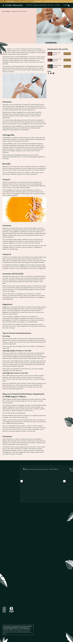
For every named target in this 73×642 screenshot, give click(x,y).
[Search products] (64, 5)
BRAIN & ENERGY (41, 604)
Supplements (63, 604)
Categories (35, 5)
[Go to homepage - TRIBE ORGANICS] (12, 5)
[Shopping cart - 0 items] (68, 5)
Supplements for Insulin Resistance (19, 11)
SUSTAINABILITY (52, 602)
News (61, 598)
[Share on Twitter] (51, 73)
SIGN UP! (31, 605)
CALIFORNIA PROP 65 (54, 606)
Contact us (57, 5)
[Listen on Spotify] (23, 619)
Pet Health (63, 600)
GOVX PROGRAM (52, 604)
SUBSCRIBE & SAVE (41, 598)
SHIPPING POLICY (41, 634)
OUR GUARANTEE (53, 610)
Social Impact (52, 614)
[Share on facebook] (48, 73)
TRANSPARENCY (52, 600)
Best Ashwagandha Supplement (52, 629)
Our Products (29, 5)
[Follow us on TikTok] (29, 619)
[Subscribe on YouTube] (26, 619)
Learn (49, 5)
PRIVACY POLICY (41, 640)
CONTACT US (40, 627)
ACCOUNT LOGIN (53, 612)
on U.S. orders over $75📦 (17, 1)
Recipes (62, 602)
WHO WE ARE (52, 598)
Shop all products (10, 492)
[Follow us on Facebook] (20, 619)
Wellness (8, 11)
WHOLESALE (52, 608)
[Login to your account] (66, 5)
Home (3, 11)
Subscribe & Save (43, 5)
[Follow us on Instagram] (17, 619)
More (52, 5)
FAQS (38, 629)
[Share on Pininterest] (53, 73)
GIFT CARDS (40, 622)
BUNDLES (39, 620)
